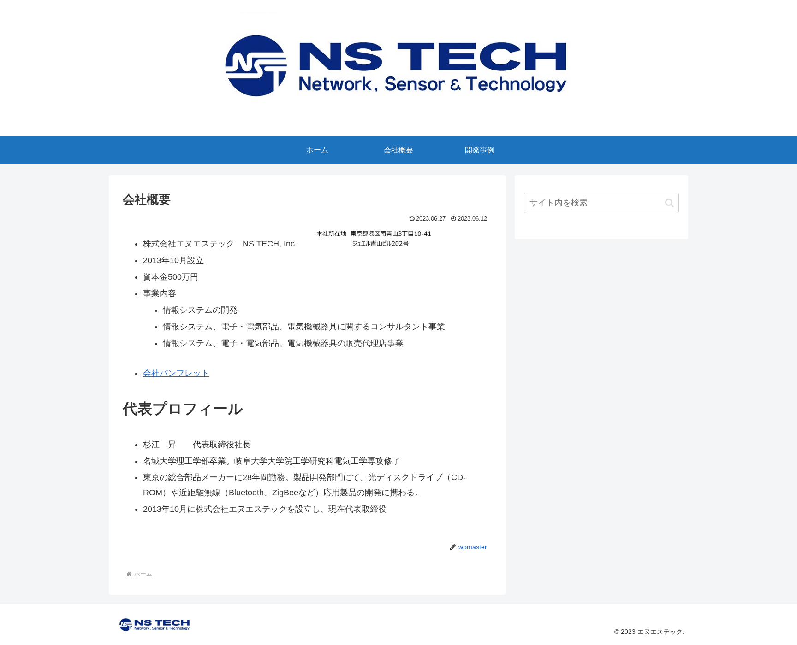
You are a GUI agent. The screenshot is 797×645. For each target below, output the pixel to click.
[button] (669, 203)
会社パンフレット (176, 373)
